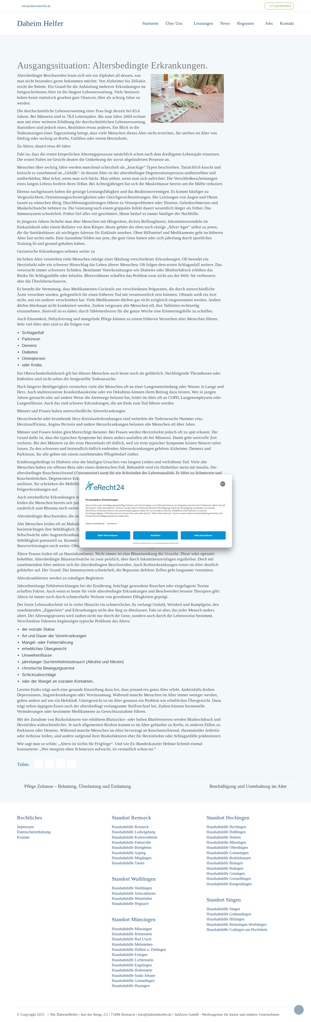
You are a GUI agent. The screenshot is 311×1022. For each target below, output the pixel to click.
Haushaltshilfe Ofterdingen (227, 847)
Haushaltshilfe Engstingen (132, 965)
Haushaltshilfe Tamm (128, 863)
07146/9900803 (280, 6)
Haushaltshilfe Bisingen (225, 863)
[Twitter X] (60, 763)
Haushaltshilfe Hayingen (131, 986)
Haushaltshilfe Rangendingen (229, 884)
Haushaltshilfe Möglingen (131, 858)
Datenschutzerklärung (34, 832)
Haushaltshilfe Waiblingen (132, 888)
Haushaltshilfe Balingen (225, 868)
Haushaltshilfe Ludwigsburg (133, 832)
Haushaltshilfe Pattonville (131, 842)
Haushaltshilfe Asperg (129, 853)
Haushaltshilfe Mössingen (226, 842)
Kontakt (23, 837)
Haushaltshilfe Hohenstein (132, 970)
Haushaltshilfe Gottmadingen (229, 914)
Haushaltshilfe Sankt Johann (133, 975)
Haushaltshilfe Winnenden (132, 898)
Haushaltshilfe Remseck (130, 827)
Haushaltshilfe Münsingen (132, 929)
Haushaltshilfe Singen (223, 909)
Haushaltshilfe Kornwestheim (134, 837)
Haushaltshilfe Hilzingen (225, 919)
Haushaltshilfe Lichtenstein (132, 960)
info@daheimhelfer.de (36, 6)
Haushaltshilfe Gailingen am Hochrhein (237, 930)
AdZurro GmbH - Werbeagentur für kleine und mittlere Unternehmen (226, 1014)
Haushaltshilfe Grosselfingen (229, 878)
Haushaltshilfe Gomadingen (133, 981)
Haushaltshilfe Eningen (129, 955)
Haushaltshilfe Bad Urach (131, 939)
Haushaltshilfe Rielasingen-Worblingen (237, 924)
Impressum (25, 827)
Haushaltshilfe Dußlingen (226, 832)
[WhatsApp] (49, 763)
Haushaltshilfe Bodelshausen (229, 858)
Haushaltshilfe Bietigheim (131, 847)
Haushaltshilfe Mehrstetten (132, 944)
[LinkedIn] (71, 763)
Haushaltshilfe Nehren (224, 837)
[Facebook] (39, 763)
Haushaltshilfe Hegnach (130, 904)
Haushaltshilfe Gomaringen (228, 853)
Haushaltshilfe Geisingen (226, 873)
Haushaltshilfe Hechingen (226, 827)
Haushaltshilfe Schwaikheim (134, 893)
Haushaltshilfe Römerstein (132, 934)
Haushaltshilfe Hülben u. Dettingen (139, 949)
